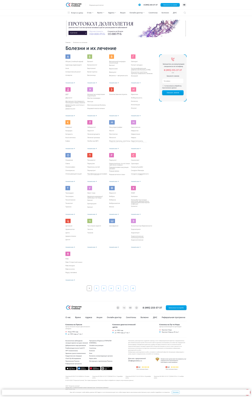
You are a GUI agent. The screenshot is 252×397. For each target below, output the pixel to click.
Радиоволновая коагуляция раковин (118, 168)
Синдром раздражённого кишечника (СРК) (140, 174)
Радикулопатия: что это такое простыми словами (119, 164)
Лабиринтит (91, 127)
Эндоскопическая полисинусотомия (137, 236)
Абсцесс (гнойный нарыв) (74, 61)
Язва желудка (70, 265)
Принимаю (176, 392)
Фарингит (112, 193)
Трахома (68, 206)
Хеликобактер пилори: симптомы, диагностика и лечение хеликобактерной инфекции (140, 201)
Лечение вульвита (93, 134)
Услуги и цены (77, 13)
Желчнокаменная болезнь (96, 105)
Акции (123, 13)
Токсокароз (69, 196)
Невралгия (134, 130)
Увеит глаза (91, 193)
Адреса (111, 13)
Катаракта (69, 134)
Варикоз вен (113, 68)
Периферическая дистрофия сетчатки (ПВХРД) (97, 174)
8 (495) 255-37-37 (151, 5)
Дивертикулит (70, 108)
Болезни (165, 13)
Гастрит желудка (136, 65)
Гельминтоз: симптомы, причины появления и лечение (141, 72)
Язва (67, 258)
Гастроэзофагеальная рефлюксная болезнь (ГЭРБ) (141, 69)
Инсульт (134, 108)
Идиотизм (134, 94)
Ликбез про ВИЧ (92, 141)
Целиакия (68, 225)
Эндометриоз (135, 229)
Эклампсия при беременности (141, 225)
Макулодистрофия (115, 127)
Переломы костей (93, 167)
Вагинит (112, 65)
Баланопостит (92, 65)
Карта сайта (93, 358)
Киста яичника (70, 137)
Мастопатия (113, 134)
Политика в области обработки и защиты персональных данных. (116, 380)
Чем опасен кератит (94, 225)
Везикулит (112, 72)
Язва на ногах (70, 269)
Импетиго (134, 101)
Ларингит (90, 130)
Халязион (134, 196)
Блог (90, 353)
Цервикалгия (70, 229)
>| (133, 288)
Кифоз (67, 141)
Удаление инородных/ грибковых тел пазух (95, 197)
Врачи (99, 13)
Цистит (67, 239)
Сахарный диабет (137, 167)
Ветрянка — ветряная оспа (118, 75)
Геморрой (134, 75)
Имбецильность (136, 97)
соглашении (166, 392)
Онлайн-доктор (136, 13)
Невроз (133, 137)
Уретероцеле (91, 203)
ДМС (175, 13)
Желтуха (90, 101)
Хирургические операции (73, 356)
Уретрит (90, 207)
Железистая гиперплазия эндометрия (96, 95)
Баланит (90, 61)
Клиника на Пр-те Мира (169, 324)
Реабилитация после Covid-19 (75, 348)
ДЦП (66, 94)
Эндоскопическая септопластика (137, 240)
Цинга (67, 232)
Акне (67, 68)
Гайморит (134, 61)
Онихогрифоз (70, 167)
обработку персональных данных (172, 87)
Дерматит (68, 97)
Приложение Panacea (72, 361)
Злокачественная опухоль (118, 94)
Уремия (90, 200)
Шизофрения (113, 225)
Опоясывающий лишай (73, 173)
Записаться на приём (176, 308)
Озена (67, 163)
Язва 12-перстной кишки (73, 262)
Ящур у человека (71, 272)
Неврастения (135, 134)
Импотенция (135, 104)
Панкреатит (91, 160)
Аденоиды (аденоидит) (73, 65)
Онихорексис (70, 170)
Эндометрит (135, 232)
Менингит (112, 137)
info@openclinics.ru (135, 361)
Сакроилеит (135, 160)
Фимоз (111, 206)
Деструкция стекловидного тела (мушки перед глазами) (75, 101)
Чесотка (90, 229)
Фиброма (112, 199)
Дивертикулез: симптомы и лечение (74, 105)
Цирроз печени (70, 236)
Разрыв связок (114, 171)
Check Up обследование (73, 358)
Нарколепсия (135, 127)
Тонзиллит (69, 203)
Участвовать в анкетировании (169, 362)
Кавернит (68, 127)
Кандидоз (68, 130)
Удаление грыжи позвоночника (75, 353)
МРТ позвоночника (71, 350)
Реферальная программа (173, 317)
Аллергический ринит (73, 71)
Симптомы (153, 13)
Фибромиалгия (114, 203)
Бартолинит (91, 68)
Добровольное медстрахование (75, 345)
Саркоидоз (135, 163)
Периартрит (91, 170)
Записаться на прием (170, 5)
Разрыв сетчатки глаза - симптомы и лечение (117, 175)
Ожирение (69, 160)
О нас (89, 13)
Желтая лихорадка (93, 98)
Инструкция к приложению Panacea (100, 361)
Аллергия (68, 75)
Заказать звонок (173, 92)
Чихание (90, 232)
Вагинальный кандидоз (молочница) (117, 62)
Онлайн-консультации (96, 345)
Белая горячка (92, 71)
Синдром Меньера (137, 170)
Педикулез (91, 163)
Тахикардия (69, 193)
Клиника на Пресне (73, 324)
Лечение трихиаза (93, 137)
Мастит (111, 130)
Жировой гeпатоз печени (96, 108)
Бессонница (91, 75)
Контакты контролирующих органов (101, 356)
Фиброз (112, 196)
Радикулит (113, 160)
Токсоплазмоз (70, 199)
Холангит (134, 206)
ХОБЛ (133, 193)
